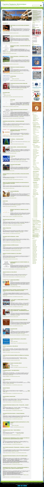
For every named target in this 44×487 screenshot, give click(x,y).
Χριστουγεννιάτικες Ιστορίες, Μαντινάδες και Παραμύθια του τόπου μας (18, 130)
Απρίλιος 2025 (34, 251)
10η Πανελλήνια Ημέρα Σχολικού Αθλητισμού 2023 (36, 178)
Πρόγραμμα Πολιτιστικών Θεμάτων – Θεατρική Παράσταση (13, 413)
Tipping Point (7, 233)
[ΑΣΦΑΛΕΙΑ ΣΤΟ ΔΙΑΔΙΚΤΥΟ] (36, 100)
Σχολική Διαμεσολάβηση (14, 279)
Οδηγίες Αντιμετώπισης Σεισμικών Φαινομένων (19, 109)
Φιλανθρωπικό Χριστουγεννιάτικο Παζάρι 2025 (18, 83)
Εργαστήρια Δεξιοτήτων (36, 135)
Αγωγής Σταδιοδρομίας (8, 444)
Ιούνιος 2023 (34, 261)
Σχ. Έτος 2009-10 (35, 212)
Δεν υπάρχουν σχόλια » (16, 42)
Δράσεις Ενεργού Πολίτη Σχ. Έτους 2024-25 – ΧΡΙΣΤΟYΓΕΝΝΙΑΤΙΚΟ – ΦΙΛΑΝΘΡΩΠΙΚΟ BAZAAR (19, 310)
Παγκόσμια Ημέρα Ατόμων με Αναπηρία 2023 (36, 180)
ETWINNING (7, 376)
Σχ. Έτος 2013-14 (35, 208)
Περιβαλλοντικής (8, 250)
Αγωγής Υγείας (7, 286)
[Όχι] (42, 484)
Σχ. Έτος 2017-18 (14, 444)
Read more (25, 485)
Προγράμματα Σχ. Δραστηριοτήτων (35, 182)
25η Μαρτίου (34, 191)
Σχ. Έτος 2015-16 (35, 206)
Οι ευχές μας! (12, 156)
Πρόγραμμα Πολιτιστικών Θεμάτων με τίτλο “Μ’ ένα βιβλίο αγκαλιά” (15, 455)
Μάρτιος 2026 (34, 245)
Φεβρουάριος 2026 (35, 246)
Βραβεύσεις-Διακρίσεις (11, 276)
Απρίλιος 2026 (34, 244)
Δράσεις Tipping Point (35, 223)
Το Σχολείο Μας (10, 42)
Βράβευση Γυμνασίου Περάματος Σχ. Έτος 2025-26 (12, 253)
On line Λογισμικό (35, 136)
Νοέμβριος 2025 (34, 248)
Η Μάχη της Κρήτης (35, 192)
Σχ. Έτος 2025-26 (14, 216)
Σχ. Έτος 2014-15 (35, 207)
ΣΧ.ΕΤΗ (40, 481)
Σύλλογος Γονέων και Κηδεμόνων (35, 120)
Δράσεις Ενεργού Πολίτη (9, 296)
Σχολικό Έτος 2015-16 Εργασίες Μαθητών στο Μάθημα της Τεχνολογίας (16, 355)
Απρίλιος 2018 (34, 262)
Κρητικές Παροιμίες (6, 387)
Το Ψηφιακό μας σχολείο (36, 123)
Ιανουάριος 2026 (35, 247)
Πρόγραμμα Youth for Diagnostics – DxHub (11, 236)
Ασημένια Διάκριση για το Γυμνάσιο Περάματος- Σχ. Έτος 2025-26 (36, 230)
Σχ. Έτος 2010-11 (35, 211)
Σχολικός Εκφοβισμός (35, 145)
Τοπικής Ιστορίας (35, 156)
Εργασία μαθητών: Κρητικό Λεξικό (9, 396)
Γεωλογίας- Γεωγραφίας (9, 216)
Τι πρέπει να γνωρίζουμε (36, 147)
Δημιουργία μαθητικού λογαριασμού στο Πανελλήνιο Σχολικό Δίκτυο (36, 142)
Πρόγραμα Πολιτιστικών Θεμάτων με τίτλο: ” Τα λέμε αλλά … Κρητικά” (16, 404)
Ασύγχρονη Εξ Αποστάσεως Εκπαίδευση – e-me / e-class (36, 126)
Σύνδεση (3, 0)
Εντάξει (19, 485)
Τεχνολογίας (19, 367)
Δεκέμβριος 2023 (35, 260)
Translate (33, 26)
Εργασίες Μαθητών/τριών (36, 146)
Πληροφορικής (13, 452)
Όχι (21, 485)
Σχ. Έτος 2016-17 (14, 464)
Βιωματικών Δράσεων (35, 153)
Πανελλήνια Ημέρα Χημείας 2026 (9, 219)
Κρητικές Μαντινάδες (6, 379)
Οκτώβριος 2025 (35, 249)
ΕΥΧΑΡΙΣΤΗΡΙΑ (13, 76)
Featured (7, 42)
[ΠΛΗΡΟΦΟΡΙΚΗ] (36, 89)
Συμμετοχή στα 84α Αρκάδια (15, 164)
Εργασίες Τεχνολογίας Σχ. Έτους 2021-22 (10, 346)
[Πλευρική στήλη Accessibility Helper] (43, 2)
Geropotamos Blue (6, 92)
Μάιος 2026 (34, 243)
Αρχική (3, 481)
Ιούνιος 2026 (34, 242)
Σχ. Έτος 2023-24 (16, 276)
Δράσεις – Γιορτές (35, 166)
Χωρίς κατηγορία (8, 53)
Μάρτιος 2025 (34, 252)
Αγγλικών (7, 276)
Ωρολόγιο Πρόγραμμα (35, 122)
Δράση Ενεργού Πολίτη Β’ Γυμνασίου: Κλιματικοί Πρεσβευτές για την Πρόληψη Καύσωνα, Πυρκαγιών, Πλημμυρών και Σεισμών (15, 290)
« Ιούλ (33, 43)
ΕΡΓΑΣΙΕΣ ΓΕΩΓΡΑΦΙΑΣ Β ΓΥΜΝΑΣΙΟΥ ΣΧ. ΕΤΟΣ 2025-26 (37, 220)
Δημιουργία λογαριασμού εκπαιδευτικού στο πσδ (36, 140)
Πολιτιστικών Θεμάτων (8, 393)
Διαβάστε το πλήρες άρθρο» (6, 31)
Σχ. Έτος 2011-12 (35, 210)
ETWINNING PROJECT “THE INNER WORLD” (11, 370)
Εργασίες (34, 144)
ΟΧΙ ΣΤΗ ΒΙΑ (12, 99)
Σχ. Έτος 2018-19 (15, 367)
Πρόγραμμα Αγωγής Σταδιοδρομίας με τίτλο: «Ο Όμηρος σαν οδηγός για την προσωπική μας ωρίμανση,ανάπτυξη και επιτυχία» (16, 438)
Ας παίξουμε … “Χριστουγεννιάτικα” (17, 139)
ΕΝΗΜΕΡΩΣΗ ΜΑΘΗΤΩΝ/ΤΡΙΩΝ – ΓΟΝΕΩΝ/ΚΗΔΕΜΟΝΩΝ (13, 121)
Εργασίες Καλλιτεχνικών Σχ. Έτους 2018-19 (18, 338)
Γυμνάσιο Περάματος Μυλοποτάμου (14, 4)
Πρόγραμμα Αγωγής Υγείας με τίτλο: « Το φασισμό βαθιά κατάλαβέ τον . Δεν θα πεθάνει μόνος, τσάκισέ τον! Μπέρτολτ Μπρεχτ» (16, 468)
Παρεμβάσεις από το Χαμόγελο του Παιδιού (35, 194)
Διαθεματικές (34, 154)
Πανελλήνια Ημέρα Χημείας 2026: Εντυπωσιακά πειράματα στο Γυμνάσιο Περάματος (36, 14)
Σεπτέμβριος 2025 (35, 250)
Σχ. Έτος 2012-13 (35, 209)
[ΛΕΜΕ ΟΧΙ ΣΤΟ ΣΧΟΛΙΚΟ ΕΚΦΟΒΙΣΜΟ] (36, 36)
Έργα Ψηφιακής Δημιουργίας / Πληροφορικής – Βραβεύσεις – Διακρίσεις (16, 447)
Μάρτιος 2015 (34, 263)
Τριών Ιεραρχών (35, 190)
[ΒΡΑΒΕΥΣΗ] (36, 111)
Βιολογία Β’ (34, 134)
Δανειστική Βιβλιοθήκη (14, 191)
